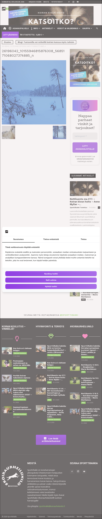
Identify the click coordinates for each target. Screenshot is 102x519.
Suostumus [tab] (18, 239)
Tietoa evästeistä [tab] (51, 239)
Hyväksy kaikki (51, 274)
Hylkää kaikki (51, 286)
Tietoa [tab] (83, 239)
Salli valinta (51, 280)
